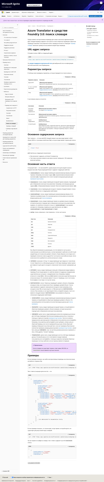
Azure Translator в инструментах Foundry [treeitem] (8, 31)
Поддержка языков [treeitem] (8, 45)
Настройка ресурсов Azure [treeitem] (10, 42)
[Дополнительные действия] (75, 26)
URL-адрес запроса (92, 28)
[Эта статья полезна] (87, 46)
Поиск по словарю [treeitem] (11, 123)
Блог (28, 480)
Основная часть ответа (92, 35)
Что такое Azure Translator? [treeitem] (10, 37)
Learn (29, 26)
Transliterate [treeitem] (7, 79)
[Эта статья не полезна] (89, 46)
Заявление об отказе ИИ (8, 480)
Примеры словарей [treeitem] (11, 126)
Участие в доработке (37, 480)
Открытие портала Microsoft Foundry (77, 16)
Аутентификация (48, 110)
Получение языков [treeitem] (8, 74)
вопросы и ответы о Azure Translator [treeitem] (10, 56)
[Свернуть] (17, 25)
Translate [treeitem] (6, 77)
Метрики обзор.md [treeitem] (9, 96)
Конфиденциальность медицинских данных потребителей (72, 480)
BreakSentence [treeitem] (9, 121)
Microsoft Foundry (41, 26)
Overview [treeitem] (6, 65)
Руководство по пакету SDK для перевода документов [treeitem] (9, 138)
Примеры (89, 37)
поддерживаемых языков (45, 89)
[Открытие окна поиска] (98, 12)
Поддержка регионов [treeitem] (9, 47)
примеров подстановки (36, 179)
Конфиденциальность (49, 480)
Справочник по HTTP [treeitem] (11, 108)
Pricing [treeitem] (5, 50)
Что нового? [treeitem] (7, 40)
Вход (101, 12)
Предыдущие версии (20, 480)
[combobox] (10, 27)
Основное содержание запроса (92, 33)
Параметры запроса (92, 30)
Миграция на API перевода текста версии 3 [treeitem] (11, 101)
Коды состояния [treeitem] (9, 94)
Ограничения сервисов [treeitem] (9, 53)
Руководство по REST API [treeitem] (10, 72)
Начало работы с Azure (96, 16)
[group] (52, 367)
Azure (33, 26)
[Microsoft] (3, 12)
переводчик (50, 26)
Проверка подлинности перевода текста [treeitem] (9, 83)
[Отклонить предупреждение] (101, 3)
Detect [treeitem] (7, 118)
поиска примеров (47, 198)
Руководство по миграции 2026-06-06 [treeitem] (10, 68)
